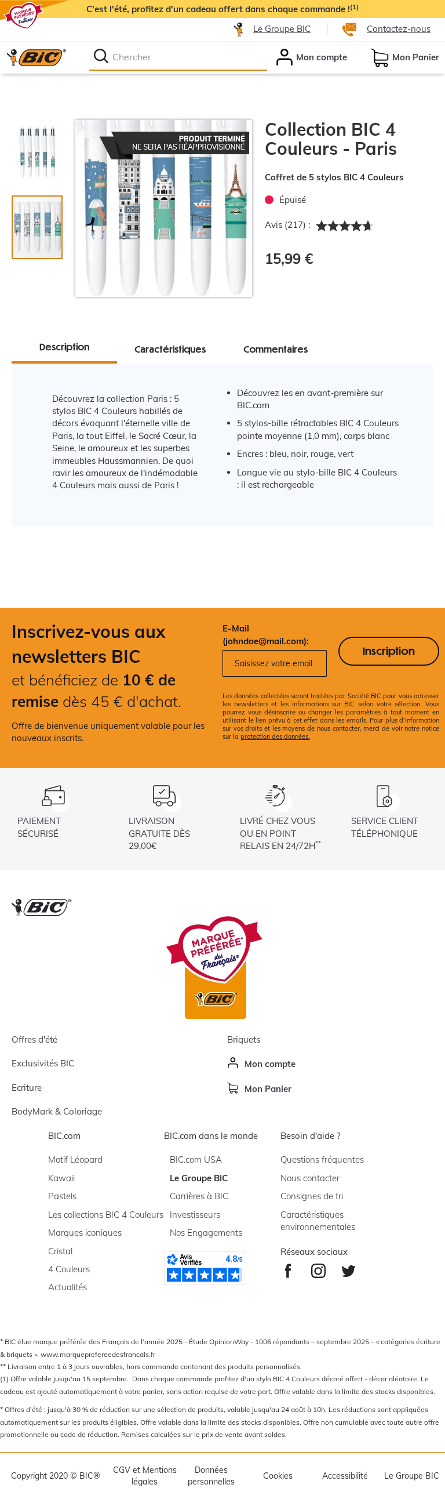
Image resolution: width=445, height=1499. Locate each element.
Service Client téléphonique (384, 827)
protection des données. (275, 736)
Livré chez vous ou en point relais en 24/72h (280, 833)
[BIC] (36, 57)
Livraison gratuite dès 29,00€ (159, 833)
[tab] (43, 146)
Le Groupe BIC (282, 28)
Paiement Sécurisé (39, 827)
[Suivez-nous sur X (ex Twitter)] (348, 1268)
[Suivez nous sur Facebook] (287, 1268)
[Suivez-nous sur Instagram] (318, 1268)
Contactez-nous (399, 28)
